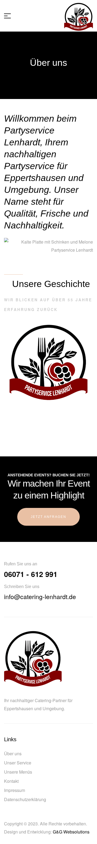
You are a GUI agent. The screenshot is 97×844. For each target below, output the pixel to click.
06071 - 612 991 (30, 574)
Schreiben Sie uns (21, 586)
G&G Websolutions (71, 832)
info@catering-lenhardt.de (40, 596)
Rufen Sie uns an (20, 564)
